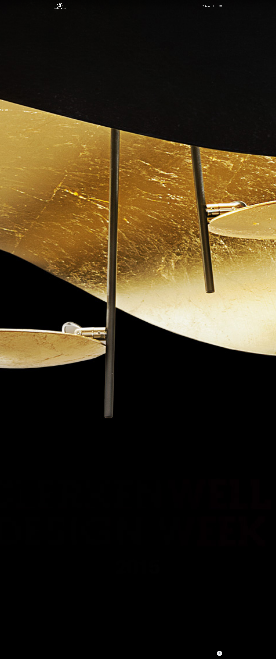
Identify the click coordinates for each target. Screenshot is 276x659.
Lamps (207, 6)
